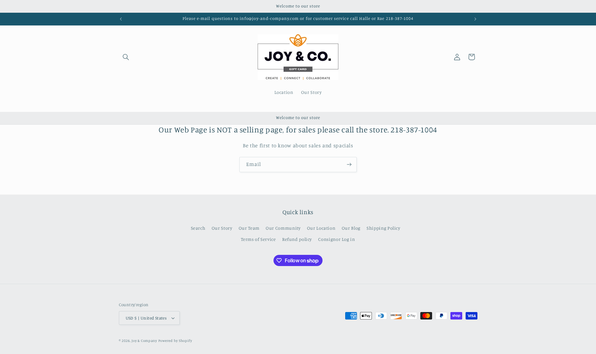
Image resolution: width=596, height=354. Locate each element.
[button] (126, 57)
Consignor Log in (336, 239)
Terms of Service (258, 239)
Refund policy (297, 239)
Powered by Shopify (175, 340)
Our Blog (351, 228)
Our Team (249, 228)
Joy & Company (144, 340)
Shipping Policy (383, 228)
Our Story (222, 228)
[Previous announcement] (121, 19)
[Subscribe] (349, 164)
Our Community (283, 228)
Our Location (321, 228)
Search (198, 228)
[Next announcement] (475, 19)
